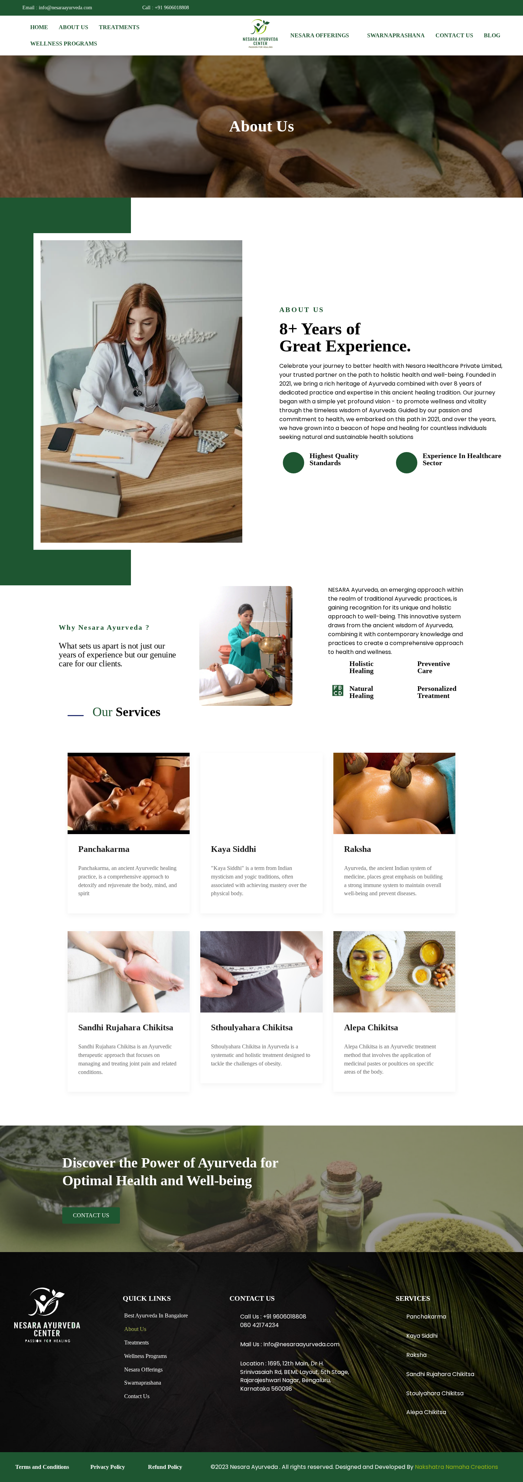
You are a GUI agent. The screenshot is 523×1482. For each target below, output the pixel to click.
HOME (39, 27)
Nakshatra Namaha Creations (456, 1467)
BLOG (492, 35)
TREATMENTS (119, 27)
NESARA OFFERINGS (319, 35)
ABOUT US (73, 27)
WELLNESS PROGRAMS (63, 44)
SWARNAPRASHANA (396, 35)
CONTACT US (454, 35)
